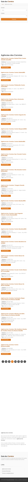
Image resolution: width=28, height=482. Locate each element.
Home (3, 4)
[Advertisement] (14, 38)
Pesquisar (14, 19)
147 (12, 361)
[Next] (25, 361)
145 (6, 361)
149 (18, 361)
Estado (2, 7)
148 (15, 361)
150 (21, 361)
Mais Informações (5, 67)
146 (9, 361)
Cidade (2, 13)
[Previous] (3, 361)
